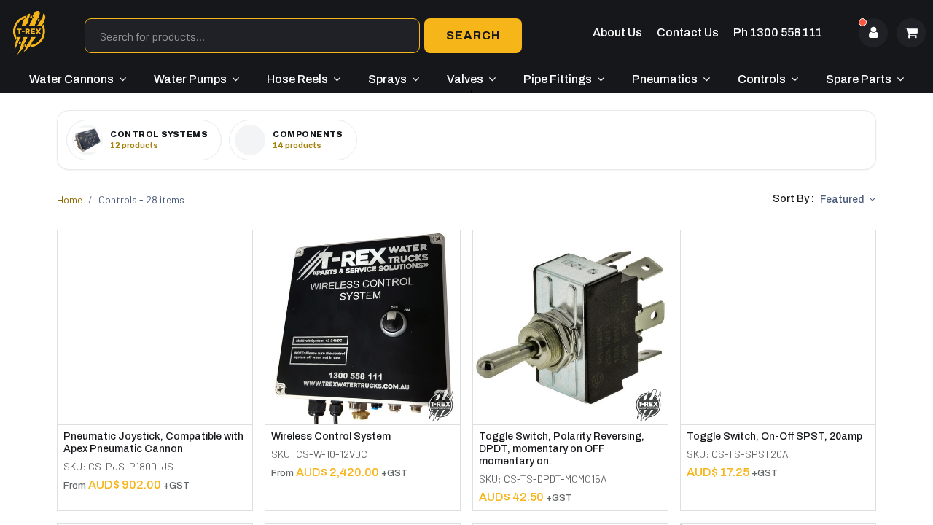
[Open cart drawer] (911, 32)
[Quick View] (243, 254)
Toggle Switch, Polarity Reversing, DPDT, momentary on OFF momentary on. (561, 449)
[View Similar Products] (243, 287)
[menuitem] (77, 79)
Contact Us (688, 32)
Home (69, 199)
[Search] (473, 35)
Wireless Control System (331, 436)
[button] (847, 199)
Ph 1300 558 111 (777, 32)
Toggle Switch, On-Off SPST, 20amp (774, 436)
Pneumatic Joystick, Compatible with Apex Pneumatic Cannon (153, 442)
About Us (617, 32)
